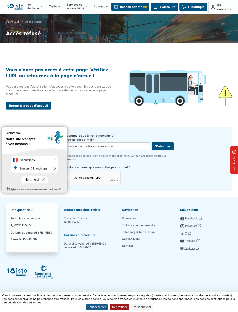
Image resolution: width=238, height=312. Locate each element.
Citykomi (189, 248)
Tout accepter (97, 307)
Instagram (191, 225)
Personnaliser (142, 307)
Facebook (191, 218)
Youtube (190, 240)
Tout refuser (119, 307)
